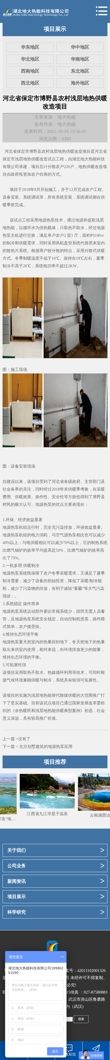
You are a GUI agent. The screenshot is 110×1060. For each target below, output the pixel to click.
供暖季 (74, 489)
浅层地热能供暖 (49, 710)
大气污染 (96, 588)
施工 (53, 189)
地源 (79, 220)
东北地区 (80, 71)
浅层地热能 (41, 695)
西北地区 (30, 83)
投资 (60, 581)
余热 (19, 710)
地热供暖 (86, 166)
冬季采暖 (60, 573)
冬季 (19, 258)
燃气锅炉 (15, 550)
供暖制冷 (31, 565)
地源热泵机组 (15, 527)
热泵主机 (11, 235)
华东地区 (30, 47)
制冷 (11, 243)
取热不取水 (74, 228)
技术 (80, 672)
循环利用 (64, 672)
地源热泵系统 (15, 573)
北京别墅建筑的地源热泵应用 (45, 746)
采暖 (101, 489)
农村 (45, 151)
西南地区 (30, 71)
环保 (10, 520)
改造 (78, 151)
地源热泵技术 (50, 220)
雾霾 (78, 588)
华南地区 (80, 59)
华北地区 (30, 59)
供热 (43, 228)
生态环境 (22, 634)
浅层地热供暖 (62, 151)
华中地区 (80, 47)
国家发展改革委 (86, 703)
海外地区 (80, 83)
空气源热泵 (66, 535)
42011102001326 (91, 970)
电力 (35, 535)
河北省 (11, 151)
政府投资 (19, 174)
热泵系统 (31, 619)
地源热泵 (43, 504)
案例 (76, 710)
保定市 (23, 151)
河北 (56, 481)
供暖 (23, 243)
